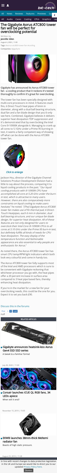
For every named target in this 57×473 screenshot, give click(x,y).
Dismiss (28, 470)
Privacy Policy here (33, 466)
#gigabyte (15, 48)
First (3, 311)
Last (15, 311)
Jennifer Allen (7, 39)
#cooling (31, 45)
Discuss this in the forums (15, 306)
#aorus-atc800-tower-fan (16, 45)
